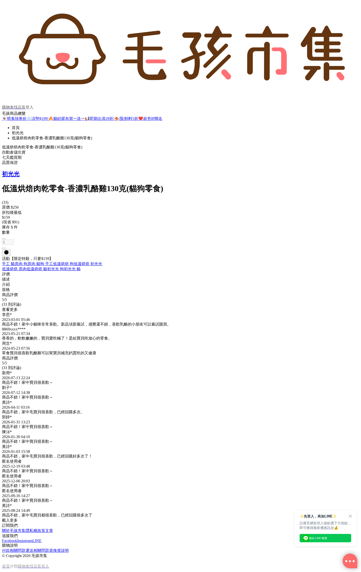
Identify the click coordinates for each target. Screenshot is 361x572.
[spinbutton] (8, 242)
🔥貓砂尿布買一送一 (66, 118)
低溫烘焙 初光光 (88, 264)
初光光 (18, 133)
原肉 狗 (21, 264)
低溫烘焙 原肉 (14, 269)
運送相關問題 (37, 550)
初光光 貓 (72, 269)
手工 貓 (8, 264)
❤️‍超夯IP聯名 (150, 118)
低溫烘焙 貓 (37, 269)
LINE (37, 541)
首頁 (16, 128)
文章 (49, 531)
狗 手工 (46, 264)
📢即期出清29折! (99, 118)
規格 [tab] (6, 289)
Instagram (24, 541)
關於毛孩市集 (14, 531)
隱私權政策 (35, 531)
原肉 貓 (34, 264)
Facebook (9, 541)
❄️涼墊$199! (37, 118)
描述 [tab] (6, 279)
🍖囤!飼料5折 (126, 118)
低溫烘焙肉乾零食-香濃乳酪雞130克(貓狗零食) (52, 138)
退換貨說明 (59, 550)
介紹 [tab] (6, 284)
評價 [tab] (6, 274)
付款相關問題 (14, 550)
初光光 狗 (55, 269)
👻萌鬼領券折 (14, 118)
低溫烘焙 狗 (63, 264)
